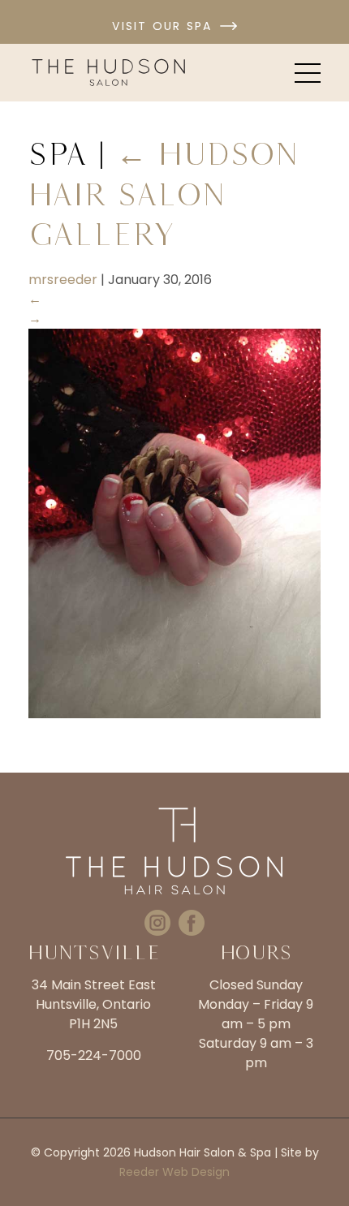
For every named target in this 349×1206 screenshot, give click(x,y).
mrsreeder (62, 279)
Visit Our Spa (162, 26)
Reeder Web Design (174, 1172)
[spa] (174, 713)
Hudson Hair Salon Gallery (163, 194)
